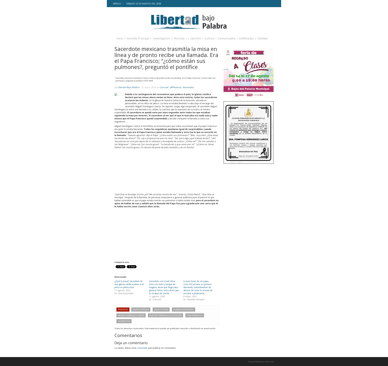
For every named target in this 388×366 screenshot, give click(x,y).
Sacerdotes (124, 321)
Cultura (209, 38)
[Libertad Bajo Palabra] (194, 21)
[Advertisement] (166, 171)
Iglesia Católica (141, 309)
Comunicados (227, 38)
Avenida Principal (138, 38)
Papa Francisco (194, 315)
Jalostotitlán (161, 309)
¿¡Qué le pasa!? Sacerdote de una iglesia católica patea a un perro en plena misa (129, 284)
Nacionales (188, 87)
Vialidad (262, 38)
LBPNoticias (175, 87)
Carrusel (164, 87)
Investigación (161, 38)
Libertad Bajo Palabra (128, 87)
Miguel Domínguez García (131, 315)
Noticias (179, 38)
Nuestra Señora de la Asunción (165, 315)
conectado (142, 347)
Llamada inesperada (183, 309)
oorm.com (269, 361)
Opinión (196, 38)
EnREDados (246, 38)
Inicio (119, 38)
